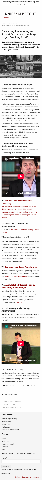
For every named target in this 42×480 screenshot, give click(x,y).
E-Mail (4, 458)
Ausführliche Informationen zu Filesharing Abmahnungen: (18, 286)
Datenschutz (26, 477)
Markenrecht (6, 427)
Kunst (3, 450)
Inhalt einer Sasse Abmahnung (16, 276)
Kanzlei (4, 438)
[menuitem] (5, 24)
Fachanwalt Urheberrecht (10, 430)
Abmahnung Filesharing (9, 419)
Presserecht (6, 424)
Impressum (36, 477)
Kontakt (17, 477)
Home (3, 24)
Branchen (5, 447)
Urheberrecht (6, 421)
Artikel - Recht (12, 24)
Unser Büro (5, 441)
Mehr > (19, 302)
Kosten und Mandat (8, 444)
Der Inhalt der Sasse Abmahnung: (21, 267)
